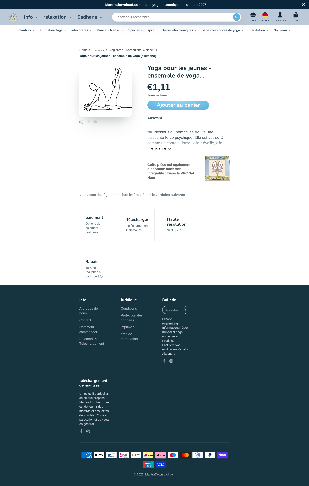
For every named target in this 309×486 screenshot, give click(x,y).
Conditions (129, 308)
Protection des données (132, 317)
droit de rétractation (129, 336)
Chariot (296, 17)
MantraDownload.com (160, 474)
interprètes (79, 30)
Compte (280, 17)
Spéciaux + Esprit (141, 30)
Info (28, 17)
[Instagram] (171, 361)
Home (83, 50)
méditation (257, 30)
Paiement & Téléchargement (91, 341)
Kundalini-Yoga (51, 30)
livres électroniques (178, 30)
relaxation (55, 17)
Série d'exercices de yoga (221, 30)
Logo (13, 17)
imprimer (127, 327)
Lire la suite (157, 149)
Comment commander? (89, 329)
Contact (85, 320)
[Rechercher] (236, 17)
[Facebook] (164, 361)
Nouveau (280, 30)
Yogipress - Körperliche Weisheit (132, 50)
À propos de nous (88, 311)
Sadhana (87, 17)
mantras (24, 30)
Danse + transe (108, 30)
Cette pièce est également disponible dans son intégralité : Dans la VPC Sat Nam (170, 171)
